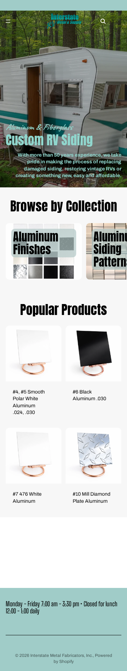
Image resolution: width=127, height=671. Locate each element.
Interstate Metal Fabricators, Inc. (61, 655)
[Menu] (8, 21)
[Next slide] (113, 251)
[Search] (103, 21)
